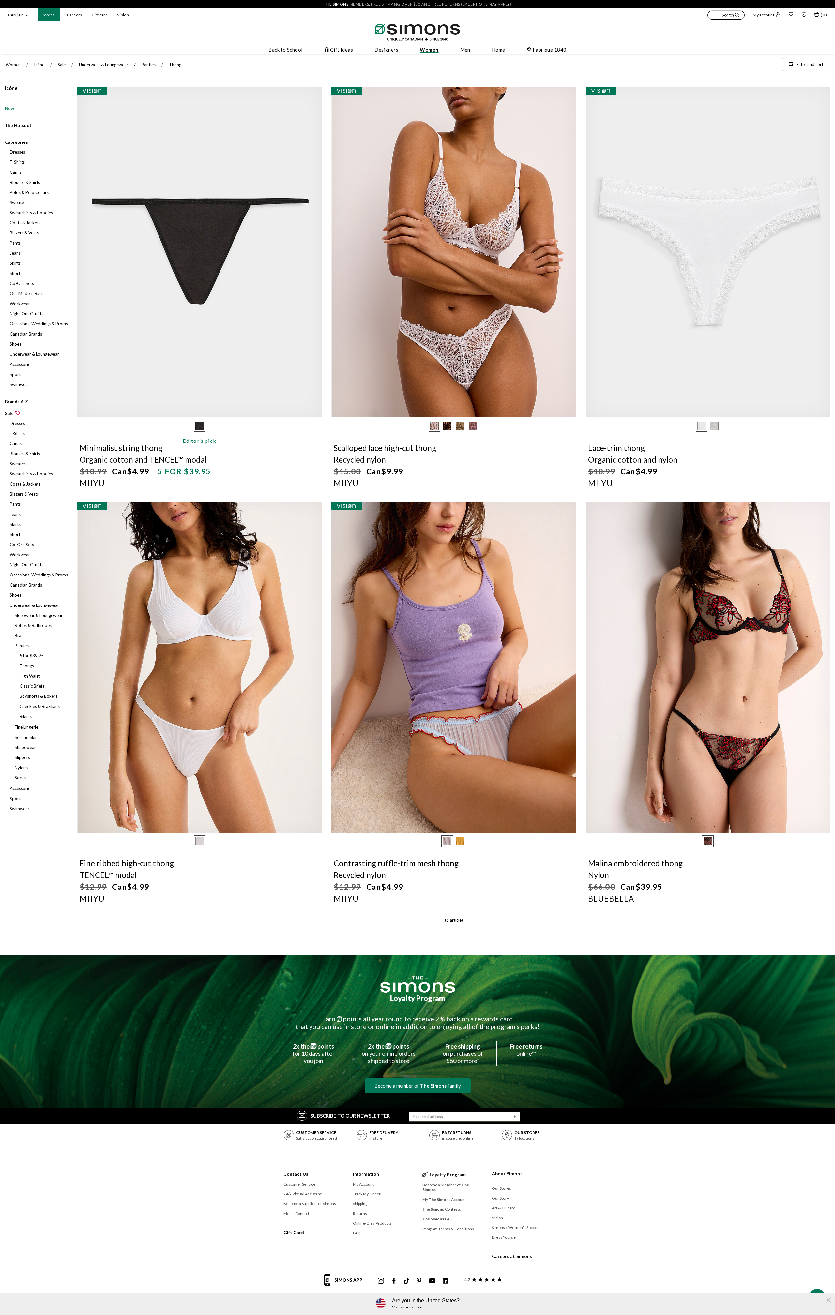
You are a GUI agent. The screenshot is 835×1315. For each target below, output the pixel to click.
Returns (360, 1213)
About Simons (507, 1173)
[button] (726, 16)
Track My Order (367, 1193)
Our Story (500, 1198)
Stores (49, 14)
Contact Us (296, 1174)
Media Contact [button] (296, 1213)
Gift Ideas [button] (341, 49)
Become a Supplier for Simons (309, 1203)
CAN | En (15, 14)
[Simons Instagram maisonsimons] (381, 1281)
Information (366, 1174)
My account (763, 14)
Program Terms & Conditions (448, 1228)
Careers (74, 14)
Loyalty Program (417, 998)
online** (526, 1050)
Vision (123, 14)
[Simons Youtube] (432, 1281)
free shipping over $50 (395, 4)
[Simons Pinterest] (419, 1281)
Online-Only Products (372, 1223)
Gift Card (293, 1232)
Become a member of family (417, 1086)
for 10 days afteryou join (314, 1053)
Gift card (100, 14)
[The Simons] (417, 984)
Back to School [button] (285, 49)
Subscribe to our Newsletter (350, 1116)
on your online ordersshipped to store (389, 1053)
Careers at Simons (512, 1256)
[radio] (199, 426)
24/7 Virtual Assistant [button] (302, 1193)
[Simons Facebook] (394, 1281)
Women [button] (429, 49)
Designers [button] (386, 49)
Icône (11, 88)
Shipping (360, 1203)
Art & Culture (503, 1207)
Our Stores (501, 1188)
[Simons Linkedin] (445, 1281)
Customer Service (299, 1184)
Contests (441, 1209)
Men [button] (465, 49)
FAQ (357, 1233)
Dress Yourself (505, 1237)
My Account (363, 1184)
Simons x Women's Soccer (515, 1227)
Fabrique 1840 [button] (550, 49)
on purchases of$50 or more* (463, 1053)
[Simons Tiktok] (406, 1281)
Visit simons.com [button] (407, 1307)
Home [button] (498, 49)
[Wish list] (791, 15)
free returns (446, 4)
